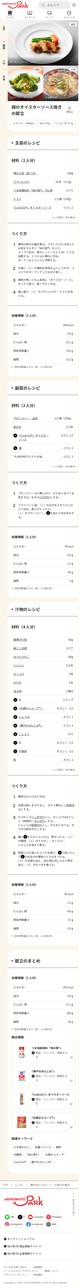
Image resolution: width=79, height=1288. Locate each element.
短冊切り (36, 825)
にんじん (18, 665)
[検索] (43, 5)
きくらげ (18, 674)
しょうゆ (24, 717)
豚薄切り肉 (20, 640)
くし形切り (38, 817)
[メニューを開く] (74, 5)
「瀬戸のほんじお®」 (31, 725)
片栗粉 (23, 751)
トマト (17, 199)
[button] (54, 5)
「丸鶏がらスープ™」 (31, 708)
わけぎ (17, 682)
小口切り (45, 497)
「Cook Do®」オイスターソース (32, 207)
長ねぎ (17, 427)
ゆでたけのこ (21, 657)
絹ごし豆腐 (20, 648)
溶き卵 (17, 691)
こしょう (24, 734)
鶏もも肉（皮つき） (25, 173)
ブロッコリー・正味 (25, 418)
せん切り (39, 821)
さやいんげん (21, 182)
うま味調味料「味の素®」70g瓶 (32, 190)
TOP (5, 1185)
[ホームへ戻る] (15, 5)
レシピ (19, 1185)
